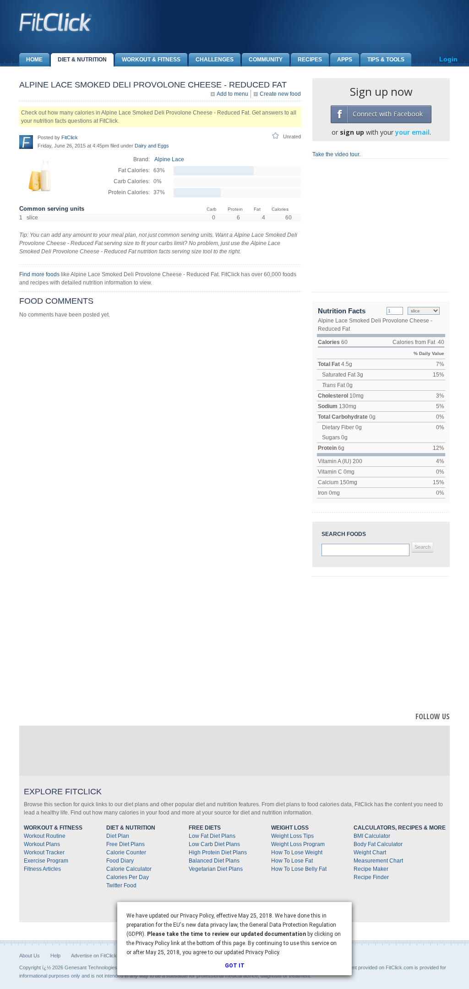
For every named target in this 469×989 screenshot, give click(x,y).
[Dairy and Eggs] (39, 194)
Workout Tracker (44, 852)
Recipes (310, 59)
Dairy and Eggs (152, 145)
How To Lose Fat (292, 861)
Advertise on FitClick (94, 955)
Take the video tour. (336, 154)
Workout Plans (42, 844)
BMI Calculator (372, 836)
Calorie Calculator (129, 869)
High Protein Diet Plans (218, 852)
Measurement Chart (378, 861)
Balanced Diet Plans (214, 861)
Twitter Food (121, 885)
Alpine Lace (169, 159)
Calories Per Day (127, 877)
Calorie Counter (126, 852)
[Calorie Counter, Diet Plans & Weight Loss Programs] (56, 22)
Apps (344, 59)
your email (412, 132)
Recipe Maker (371, 869)
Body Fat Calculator (378, 844)
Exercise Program (46, 861)
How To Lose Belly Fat (299, 869)
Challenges (215, 59)
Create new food (280, 94)
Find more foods (39, 274)
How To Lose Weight (296, 852)
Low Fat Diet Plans (212, 836)
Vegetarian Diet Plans (216, 869)
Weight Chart (370, 852)
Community (266, 59)
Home (34, 59)
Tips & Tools (385, 59)
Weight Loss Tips (292, 836)
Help (55, 955)
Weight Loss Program (298, 844)
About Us (29, 955)
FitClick (69, 137)
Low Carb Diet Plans (214, 844)
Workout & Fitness (151, 59)
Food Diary (120, 861)
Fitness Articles (42, 869)
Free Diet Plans (125, 844)
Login (448, 59)
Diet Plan (117, 836)
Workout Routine (44, 836)
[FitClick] (26, 141)
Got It (235, 965)
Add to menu (232, 94)
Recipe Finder (371, 877)
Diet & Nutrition (82, 59)
